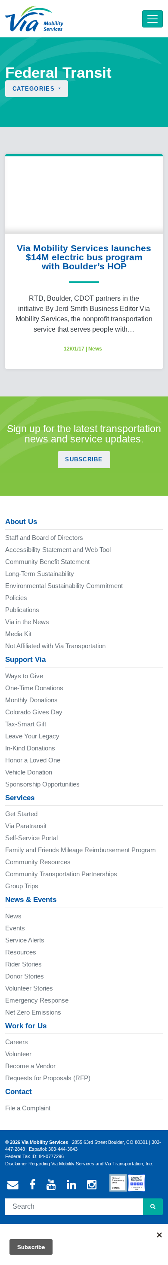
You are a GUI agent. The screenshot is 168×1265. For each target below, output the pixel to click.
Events (15, 928)
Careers (16, 1042)
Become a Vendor (30, 1066)
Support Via (25, 659)
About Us (21, 522)
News (95, 349)
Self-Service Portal (31, 837)
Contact (18, 1092)
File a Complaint (27, 1108)
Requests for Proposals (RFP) (47, 1078)
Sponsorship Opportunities (42, 784)
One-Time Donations (34, 688)
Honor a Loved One (32, 760)
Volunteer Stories (29, 988)
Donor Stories (24, 976)
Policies (16, 597)
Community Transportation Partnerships (61, 874)
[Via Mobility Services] (34, 18)
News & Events (30, 900)
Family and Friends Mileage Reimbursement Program (80, 849)
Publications (22, 609)
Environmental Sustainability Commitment (64, 585)
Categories (34, 88)
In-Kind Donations (30, 748)
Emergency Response (36, 1000)
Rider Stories (23, 964)
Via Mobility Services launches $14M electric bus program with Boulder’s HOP (84, 257)
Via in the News (27, 621)
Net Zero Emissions (33, 1012)
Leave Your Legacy (32, 736)
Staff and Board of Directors (44, 537)
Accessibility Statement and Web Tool (58, 549)
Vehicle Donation (28, 772)
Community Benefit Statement (47, 561)
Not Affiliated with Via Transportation (55, 645)
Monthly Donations (31, 700)
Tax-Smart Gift (25, 724)
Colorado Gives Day (33, 712)
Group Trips (21, 886)
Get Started (21, 813)
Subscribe (84, 459)
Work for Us (26, 1026)
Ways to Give (24, 676)
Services (19, 798)
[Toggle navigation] (152, 18)
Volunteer (18, 1054)
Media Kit (18, 633)
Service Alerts (24, 940)
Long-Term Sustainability (39, 573)
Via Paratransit (26, 825)
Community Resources (38, 862)
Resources (20, 952)
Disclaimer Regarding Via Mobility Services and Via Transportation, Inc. (79, 1163)
